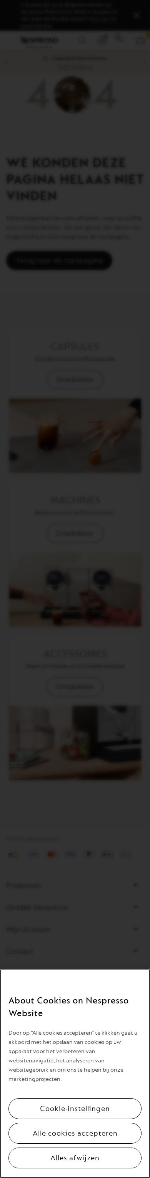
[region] (75, 1074)
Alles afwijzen (75, 1158)
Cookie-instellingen (75, 1108)
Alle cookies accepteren (75, 1133)
